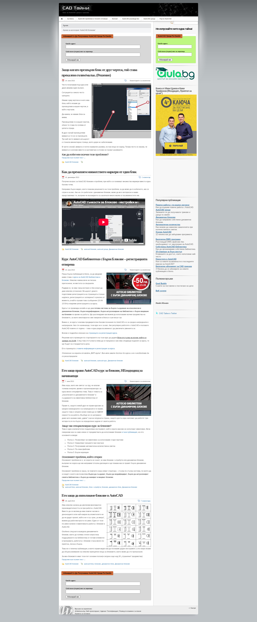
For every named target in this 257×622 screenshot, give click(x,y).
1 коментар (146, 177)
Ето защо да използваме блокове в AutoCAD (92, 495)
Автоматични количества (168, 224)
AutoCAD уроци (149, 19)
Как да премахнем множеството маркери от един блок (99, 172)
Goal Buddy (161, 283)
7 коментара (145, 501)
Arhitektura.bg (80, 611)
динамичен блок (115, 487)
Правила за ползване (82, 613)
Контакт (115, 19)
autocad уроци (102, 249)
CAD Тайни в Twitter (167, 313)
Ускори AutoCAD (163, 232)
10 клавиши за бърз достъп (169, 252)
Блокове (105, 487)
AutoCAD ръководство (130, 19)
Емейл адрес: (71, 43)
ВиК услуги (161, 291)
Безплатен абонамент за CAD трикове (174, 266)
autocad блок (70, 487)
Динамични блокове (116, 249)
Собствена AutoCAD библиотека (171, 247)
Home (62, 19)
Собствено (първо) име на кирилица (79, 51)
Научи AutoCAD (165, 19)
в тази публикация (129, 432)
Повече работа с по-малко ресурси (172, 205)
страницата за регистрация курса (102, 333)
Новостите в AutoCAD (166, 259)
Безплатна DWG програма (168, 239)
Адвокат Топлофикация (109, 611)
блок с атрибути (95, 487)
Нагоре (193, 608)
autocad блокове (90, 249)
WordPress (66, 610)
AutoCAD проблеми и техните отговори (93, 19)
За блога (70, 19)
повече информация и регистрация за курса (96, 349)
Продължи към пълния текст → (74, 158)
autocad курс (102, 361)
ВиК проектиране (92, 611)
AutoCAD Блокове (72, 162)
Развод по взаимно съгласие (130, 611)
